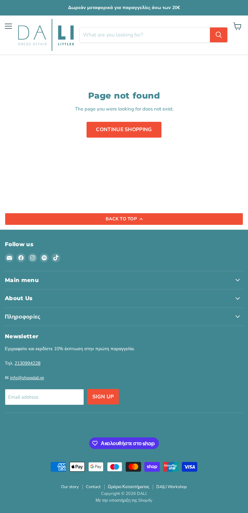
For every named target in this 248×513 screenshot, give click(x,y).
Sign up (103, 396)
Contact (93, 487)
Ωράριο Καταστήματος (128, 487)
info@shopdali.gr (27, 378)
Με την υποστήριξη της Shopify (124, 500)
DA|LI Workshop (171, 487)
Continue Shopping (124, 129)
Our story (70, 487)
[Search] (218, 34)
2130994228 (27, 363)
